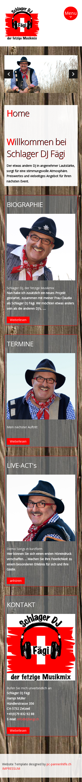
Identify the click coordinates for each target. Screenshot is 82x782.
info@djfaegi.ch (28, 719)
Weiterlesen (18, 320)
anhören (16, 581)
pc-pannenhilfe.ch (59, 764)
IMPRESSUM (11, 768)
